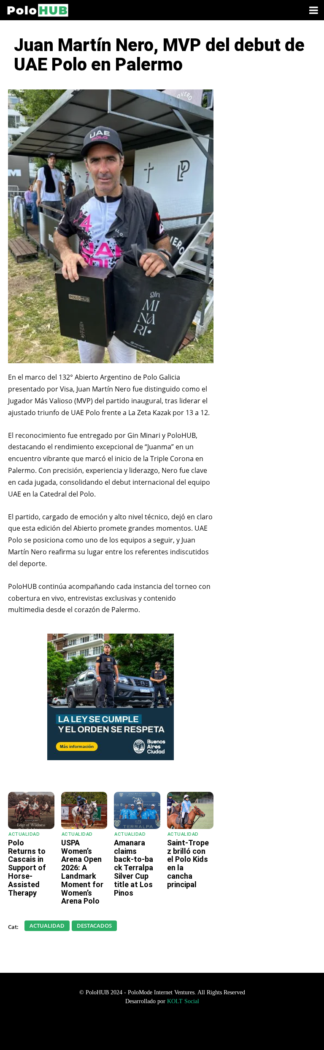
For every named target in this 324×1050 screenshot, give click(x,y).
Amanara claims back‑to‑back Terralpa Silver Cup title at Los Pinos (133, 867)
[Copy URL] (154, 770)
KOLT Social (183, 1001)
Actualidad (24, 834)
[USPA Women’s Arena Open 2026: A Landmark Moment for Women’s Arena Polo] (84, 810)
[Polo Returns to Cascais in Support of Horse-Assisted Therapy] (31, 810)
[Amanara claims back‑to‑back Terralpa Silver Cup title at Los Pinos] (137, 810)
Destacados (94, 925)
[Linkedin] (135, 770)
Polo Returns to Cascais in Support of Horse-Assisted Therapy (27, 867)
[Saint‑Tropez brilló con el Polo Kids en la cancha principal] (190, 810)
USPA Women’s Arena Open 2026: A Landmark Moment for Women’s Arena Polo (82, 872)
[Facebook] (96, 770)
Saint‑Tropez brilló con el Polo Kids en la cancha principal (188, 863)
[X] (115, 770)
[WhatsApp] (76, 770)
